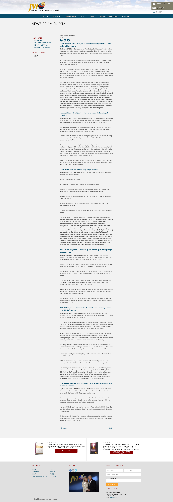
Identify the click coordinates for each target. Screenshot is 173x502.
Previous (63, 428)
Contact (126, 16)
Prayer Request (164, 4)
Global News (39, 41)
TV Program (70, 16)
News (92, 16)
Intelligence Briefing (42, 42)
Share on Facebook (61, 40)
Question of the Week (42, 47)
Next (110, 428)
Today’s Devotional (108, 16)
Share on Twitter (68, 40)
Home (34, 470)
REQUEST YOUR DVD (66, 450)
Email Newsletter (41, 46)
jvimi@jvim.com (114, 497)
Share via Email (64, 40)
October (72, 35)
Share (61, 37)
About (46, 16)
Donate (56, 16)
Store (82, 16)
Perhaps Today (40, 44)
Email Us (160, 8)
